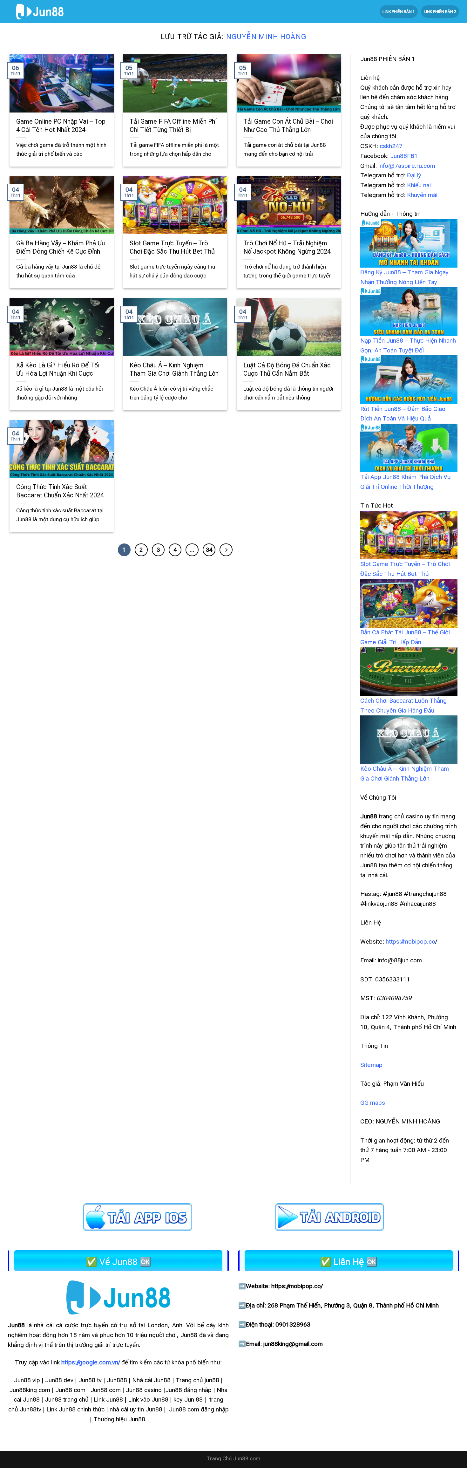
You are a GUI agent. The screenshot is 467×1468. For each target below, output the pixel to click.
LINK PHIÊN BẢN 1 (398, 11)
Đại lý (414, 175)
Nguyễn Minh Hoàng (266, 37)
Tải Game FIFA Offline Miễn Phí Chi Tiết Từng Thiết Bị (173, 125)
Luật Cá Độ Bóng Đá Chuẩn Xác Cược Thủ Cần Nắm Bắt (287, 369)
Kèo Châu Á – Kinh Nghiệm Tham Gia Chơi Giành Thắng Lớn (174, 369)
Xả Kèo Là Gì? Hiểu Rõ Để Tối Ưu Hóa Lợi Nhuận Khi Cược (57, 369)
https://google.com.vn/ (90, 1362)
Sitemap (371, 1065)
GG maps (372, 1102)
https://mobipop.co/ (296, 1286)
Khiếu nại (419, 185)
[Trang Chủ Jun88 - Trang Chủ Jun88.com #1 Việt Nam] (39, 11)
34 (209, 549)
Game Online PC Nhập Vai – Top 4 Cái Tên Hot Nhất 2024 (60, 125)
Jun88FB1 (404, 156)
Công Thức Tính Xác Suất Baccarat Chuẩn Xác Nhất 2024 (60, 491)
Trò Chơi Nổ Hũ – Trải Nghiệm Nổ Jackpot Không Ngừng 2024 (287, 247)
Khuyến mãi (422, 195)
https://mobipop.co (410, 941)
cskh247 (391, 146)
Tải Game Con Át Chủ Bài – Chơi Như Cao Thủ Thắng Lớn (288, 125)
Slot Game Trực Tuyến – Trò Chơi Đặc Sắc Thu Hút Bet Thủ (173, 247)
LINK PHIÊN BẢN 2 (440, 11)
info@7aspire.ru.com (406, 165)
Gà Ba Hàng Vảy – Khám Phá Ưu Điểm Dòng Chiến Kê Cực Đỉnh (60, 247)
